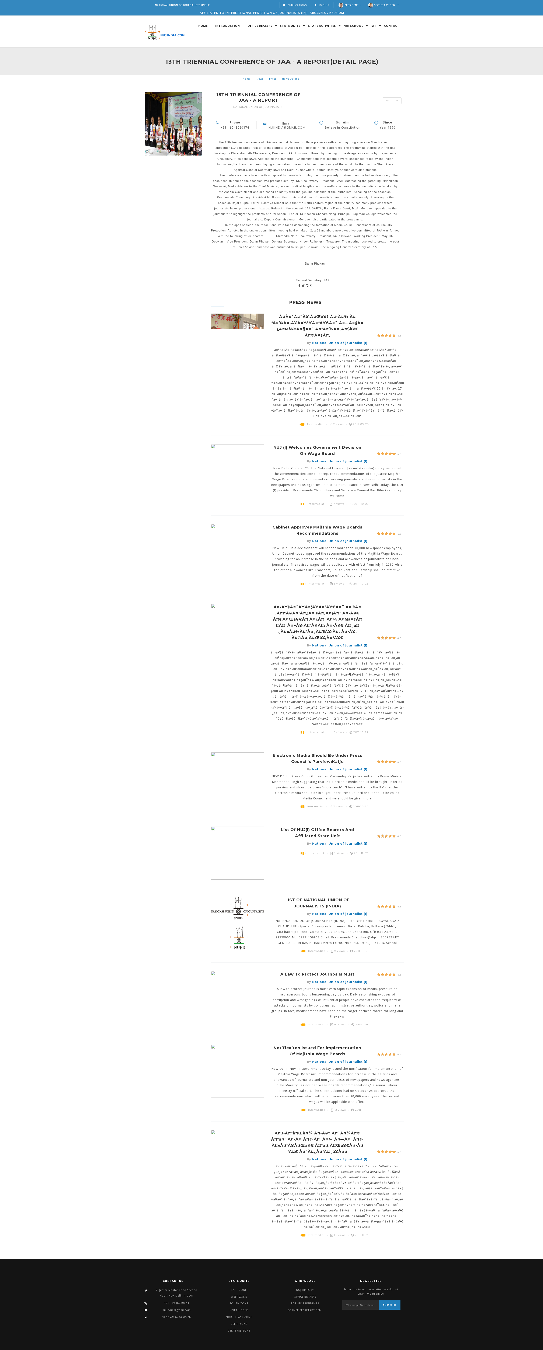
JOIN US (324, 5)
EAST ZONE (239, 1290)
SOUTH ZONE (239, 1303)
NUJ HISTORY (305, 1290)
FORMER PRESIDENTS (305, 1303)
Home (203, 25)
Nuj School (353, 25)
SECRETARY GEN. (385, 5)
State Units (290, 25)
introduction (227, 25)
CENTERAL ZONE (239, 1330)
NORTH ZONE (239, 1310)
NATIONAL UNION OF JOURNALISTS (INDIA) (182, 5)
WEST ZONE (239, 1296)
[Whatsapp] (311, 286)
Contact (391, 25)
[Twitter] (304, 286)
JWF (373, 25)
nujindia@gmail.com (176, 1310)
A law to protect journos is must (317, 974)
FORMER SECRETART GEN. (305, 1310)
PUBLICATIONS (297, 5)
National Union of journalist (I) (339, 343)
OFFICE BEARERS (305, 1296)
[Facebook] (300, 286)
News (259, 78)
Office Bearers (260, 25)
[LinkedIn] (308, 286)
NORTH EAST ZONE (239, 1317)
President (351, 5)
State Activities (322, 25)
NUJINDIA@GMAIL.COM (286, 127)
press (272, 78)
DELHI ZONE (239, 1324)
